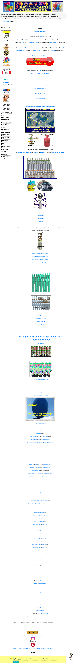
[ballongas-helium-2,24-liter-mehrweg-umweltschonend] (33, 140)
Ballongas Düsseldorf (33, 500)
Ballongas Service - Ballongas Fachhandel (41, 336)
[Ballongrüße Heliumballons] (6, 46)
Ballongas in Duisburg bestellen (47, 464)
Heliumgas (36, 39)
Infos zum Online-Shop (33, 77)
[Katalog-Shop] (5, 27)
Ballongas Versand (41, 215)
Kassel (43, 538)
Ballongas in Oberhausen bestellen (47, 461)
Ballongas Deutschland (41, 212)
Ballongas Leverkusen (31, 473)
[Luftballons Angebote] (6, 59)
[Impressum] (5, 28)
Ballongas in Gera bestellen (42, 583)
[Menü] (73, 653)
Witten (39, 476)
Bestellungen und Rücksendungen (37, 648)
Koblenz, (37, 607)
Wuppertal (39, 445)
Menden (39, 479)
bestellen (43, 506)
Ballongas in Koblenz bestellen (43, 607)
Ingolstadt (43, 553)
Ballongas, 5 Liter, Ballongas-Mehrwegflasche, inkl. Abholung (40, 265)
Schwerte (43, 494)
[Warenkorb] (6, 34)
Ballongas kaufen (42, 339)
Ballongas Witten (32, 476)
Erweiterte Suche (26, 648)
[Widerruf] (32, 632)
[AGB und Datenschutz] (6, 38)
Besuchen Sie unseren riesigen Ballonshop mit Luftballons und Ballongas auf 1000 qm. (40, 106)
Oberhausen (39, 461)
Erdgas (22, 42)
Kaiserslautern (44, 544)
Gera (37, 583)
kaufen (46, 553)
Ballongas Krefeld (36, 512)
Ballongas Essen (36, 430)
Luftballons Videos (33, 85)
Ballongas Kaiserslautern (35, 544)
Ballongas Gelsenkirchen (30, 442)
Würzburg (43, 594)
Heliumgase (43, 152)
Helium (43, 39)
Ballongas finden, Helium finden (40, 318)
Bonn (45, 515)
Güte (55, 42)
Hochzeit (35, 88)
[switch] (71, 659)
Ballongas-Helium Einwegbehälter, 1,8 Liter (41, 379)
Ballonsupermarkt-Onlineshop (40, 31)
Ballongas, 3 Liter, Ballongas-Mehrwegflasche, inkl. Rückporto (40, 256)
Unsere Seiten (43, 98)
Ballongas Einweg (41, 343)
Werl (39, 470)
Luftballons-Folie (44, 83)
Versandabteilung (49, 77)
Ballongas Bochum (32, 436)
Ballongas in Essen (38, 433)
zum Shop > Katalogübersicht (40, 104)
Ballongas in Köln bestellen (45, 448)
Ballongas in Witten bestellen (46, 476)
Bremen (43, 565)
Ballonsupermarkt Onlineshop (24, 152)
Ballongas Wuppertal (31, 445)
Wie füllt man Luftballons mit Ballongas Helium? (41, 395)
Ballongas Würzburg (36, 594)
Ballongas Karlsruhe (35, 541)
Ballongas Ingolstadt (36, 553)
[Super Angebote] (6, 53)
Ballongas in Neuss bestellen (42, 518)
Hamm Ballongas (46, 506)
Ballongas (18, 39)
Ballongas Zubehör (41, 324)
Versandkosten (42, 80)
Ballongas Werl (33, 470)
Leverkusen (39, 473)
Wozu (40, 70)
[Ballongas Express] (45, 185)
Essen (43, 430)
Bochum (39, 436)
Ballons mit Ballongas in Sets (40, 610)
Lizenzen (37, 98)
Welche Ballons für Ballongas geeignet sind (40, 73)
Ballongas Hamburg (35, 524)
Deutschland (61, 152)
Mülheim (39, 467)
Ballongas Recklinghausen (31, 503)
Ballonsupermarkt (5, 21)
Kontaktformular (48, 80)
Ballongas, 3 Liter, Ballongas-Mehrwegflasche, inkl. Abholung (40, 253)
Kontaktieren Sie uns (48, 648)
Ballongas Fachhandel (41, 385)
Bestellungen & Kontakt (41, 77)
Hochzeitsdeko (39, 88)
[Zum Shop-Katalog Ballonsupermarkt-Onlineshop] (40, 61)
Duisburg (39, 464)
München (43, 530)
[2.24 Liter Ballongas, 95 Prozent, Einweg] (47, 140)
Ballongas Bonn (34, 515)
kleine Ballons (53, 50)
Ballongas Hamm (34, 506)
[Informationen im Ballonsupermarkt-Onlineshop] (6, 40)
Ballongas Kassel (36, 538)
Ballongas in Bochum (45, 436)
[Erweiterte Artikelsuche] (5, 30)
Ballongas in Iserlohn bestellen (46, 439)
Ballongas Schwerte (36, 494)
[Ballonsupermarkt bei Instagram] (33, 639)
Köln (39, 448)
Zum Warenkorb (6, 82)
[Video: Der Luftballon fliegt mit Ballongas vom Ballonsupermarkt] (40, 409)
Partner (40, 98)
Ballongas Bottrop (36, 521)
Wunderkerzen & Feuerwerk (45, 85)
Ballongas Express (41, 218)
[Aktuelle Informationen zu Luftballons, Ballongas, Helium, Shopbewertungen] (6, 69)
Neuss (37, 518)
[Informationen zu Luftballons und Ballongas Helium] (6, 42)
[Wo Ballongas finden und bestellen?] (40, 201)
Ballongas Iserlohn (32, 439)
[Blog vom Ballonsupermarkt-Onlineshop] (6, 64)
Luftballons (41, 36)
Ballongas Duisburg (31, 464)
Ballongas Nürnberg (35, 547)
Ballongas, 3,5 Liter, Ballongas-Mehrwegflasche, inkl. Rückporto (40, 262)
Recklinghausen (48, 503)
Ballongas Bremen (36, 565)
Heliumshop (41, 221)
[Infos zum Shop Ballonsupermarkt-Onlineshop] (6, 25)
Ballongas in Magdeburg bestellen (43, 580)
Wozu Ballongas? (41, 330)
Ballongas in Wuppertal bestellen (47, 445)
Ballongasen (27, 47)
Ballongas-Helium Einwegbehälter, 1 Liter (41, 359)
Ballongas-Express (41, 311)
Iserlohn (39, 439)
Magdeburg (36, 580)
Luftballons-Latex (39, 83)
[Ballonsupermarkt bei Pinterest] (33, 644)
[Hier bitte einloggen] (6, 37)
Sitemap (15, 648)
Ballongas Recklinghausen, (39, 503)
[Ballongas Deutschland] (31, 185)
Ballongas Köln (33, 448)
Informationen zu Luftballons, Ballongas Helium (40, 75)
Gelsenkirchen (39, 442)
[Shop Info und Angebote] (6, 68)
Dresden (43, 567)
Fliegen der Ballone (37, 50)
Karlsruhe (43, 541)
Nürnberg (43, 547)
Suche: (6, 76)
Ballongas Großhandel (40, 93)
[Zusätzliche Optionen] (6, 92)
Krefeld (43, 512)
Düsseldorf (46, 500)
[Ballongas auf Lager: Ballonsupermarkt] (40, 167)
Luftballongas (37, 47)
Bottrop (43, 521)
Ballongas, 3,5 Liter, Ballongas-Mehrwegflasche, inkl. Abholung (40, 259)
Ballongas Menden (32, 479)
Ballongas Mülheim (32, 467)
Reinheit (51, 42)
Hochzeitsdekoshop (43, 88)
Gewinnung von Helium (34, 42)
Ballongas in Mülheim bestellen (47, 467)
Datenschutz (31, 658)
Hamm (40, 506)
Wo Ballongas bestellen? (41, 327)
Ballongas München (35, 530)
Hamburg (43, 524)
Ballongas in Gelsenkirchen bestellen (48, 442)
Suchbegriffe (19, 648)
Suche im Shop (31, 80)
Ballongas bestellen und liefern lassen (40, 294)
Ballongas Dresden (35, 567)
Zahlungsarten (37, 80)
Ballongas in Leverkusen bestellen (47, 473)
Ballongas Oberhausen (31, 461)
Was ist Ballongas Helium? (40, 392)
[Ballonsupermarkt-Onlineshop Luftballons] (33, 6)
